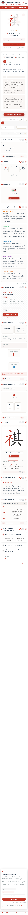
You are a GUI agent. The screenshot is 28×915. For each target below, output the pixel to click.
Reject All (14, 895)
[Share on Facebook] (8, 48)
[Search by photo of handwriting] (21, 119)
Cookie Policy (9, 906)
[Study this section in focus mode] (26, 140)
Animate (20, 452)
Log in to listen (15, 198)
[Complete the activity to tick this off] (20, 140)
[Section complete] (20, 162)
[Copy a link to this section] (23, 140)
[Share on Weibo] (17, 48)
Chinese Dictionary (7, 54)
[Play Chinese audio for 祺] (23, 14)
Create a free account (16, 200)
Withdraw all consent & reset (20, 902)
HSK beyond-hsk (15, 54)
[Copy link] (22, 48)
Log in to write (15, 455)
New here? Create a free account (10, 317)
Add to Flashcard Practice (15, 44)
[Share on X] (5, 48)
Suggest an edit (20, 57)
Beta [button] (23, 2)
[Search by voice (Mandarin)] (25, 119)
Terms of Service (16, 906)
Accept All (14, 899)
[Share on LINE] (19, 48)
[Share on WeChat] (14, 48)
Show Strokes (11, 452)
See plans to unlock (11, 314)
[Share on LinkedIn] (11, 48)
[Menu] (25, 3)
